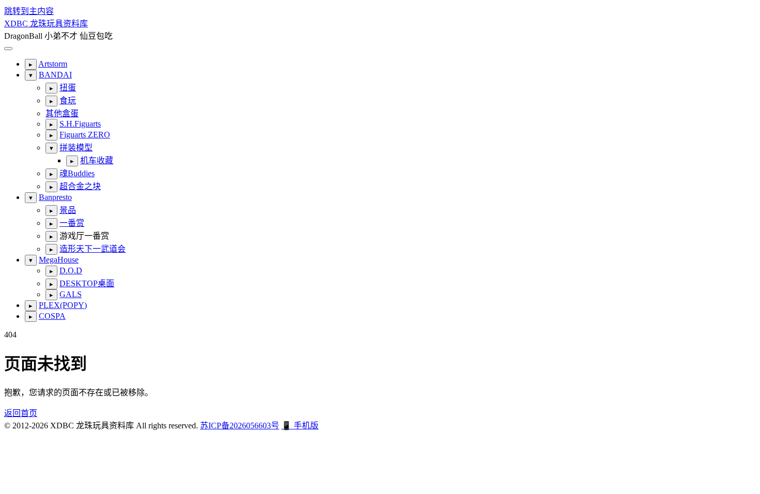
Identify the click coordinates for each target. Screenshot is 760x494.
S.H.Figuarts (80, 123)
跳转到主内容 (29, 11)
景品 (67, 210)
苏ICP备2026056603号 (239, 425)
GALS (70, 294)
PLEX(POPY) (63, 305)
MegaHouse (59, 259)
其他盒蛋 (62, 113)
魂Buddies (77, 173)
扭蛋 (67, 87)
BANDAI (55, 74)
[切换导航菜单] (8, 48)
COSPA (52, 316)
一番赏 (71, 223)
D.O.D (70, 270)
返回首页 (20, 413)
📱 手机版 (299, 425)
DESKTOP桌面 (86, 283)
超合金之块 (80, 186)
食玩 (67, 100)
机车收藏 (96, 160)
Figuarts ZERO (84, 134)
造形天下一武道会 (92, 248)
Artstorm (52, 63)
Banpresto (55, 197)
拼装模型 (76, 147)
